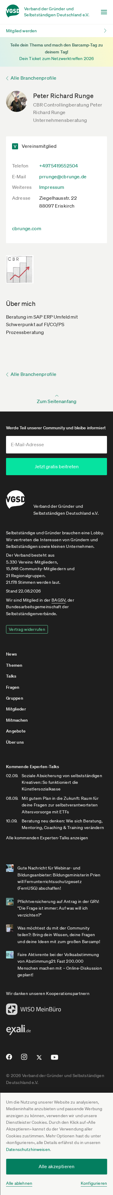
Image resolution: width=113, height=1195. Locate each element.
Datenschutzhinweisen (28, 1149)
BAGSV (58, 600)
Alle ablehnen (19, 1183)
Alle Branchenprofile (33, 78)
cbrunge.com (26, 228)
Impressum (51, 187)
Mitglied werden (21, 30)
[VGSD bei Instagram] (24, 1059)
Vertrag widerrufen (27, 629)
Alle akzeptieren (57, 1166)
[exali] (18, 1031)
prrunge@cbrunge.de (62, 176)
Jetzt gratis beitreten (57, 466)
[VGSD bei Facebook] (8, 1059)
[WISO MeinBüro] (33, 1011)
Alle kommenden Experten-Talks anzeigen (47, 838)
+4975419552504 (58, 166)
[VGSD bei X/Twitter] (39, 1060)
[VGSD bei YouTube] (54, 1060)
